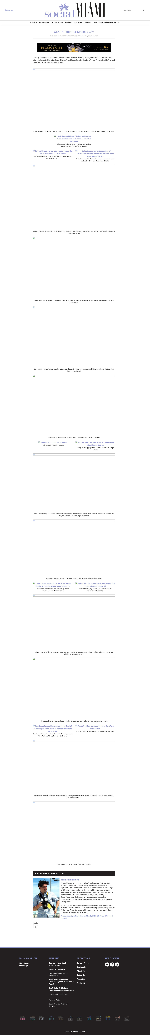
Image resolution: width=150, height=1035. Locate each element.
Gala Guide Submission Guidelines (58, 974)
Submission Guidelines (59, 994)
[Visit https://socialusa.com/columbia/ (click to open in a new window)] (51, 1018)
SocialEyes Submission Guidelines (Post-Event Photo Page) (61, 982)
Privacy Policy (55, 1000)
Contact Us (81, 967)
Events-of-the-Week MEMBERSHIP (57, 964)
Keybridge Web (79, 1032)
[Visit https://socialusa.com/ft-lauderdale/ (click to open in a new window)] (79, 1018)
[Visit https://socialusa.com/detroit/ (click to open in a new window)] (70, 1018)
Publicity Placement (57, 969)
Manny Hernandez (59, 36)
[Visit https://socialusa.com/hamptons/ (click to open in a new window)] (89, 1018)
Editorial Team (83, 963)
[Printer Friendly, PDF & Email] (36, 925)
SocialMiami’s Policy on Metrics (58, 1005)
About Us (81, 971)
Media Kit (81, 983)
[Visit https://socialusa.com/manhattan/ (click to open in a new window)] (126, 1018)
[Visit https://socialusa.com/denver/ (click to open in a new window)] (60, 1018)
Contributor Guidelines (58, 988)
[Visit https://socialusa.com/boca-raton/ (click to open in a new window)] (22, 1018)
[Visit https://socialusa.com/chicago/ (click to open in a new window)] (41, 1018)
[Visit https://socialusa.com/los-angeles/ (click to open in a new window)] (117, 1018)
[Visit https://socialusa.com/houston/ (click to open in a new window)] (98, 1018)
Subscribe (9, 10)
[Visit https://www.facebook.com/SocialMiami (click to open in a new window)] (112, 964)
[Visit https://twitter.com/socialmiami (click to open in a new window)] (107, 964)
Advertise (81, 979)
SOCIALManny (93, 36)
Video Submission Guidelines (62, 990)
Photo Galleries (81, 36)
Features (71, 36)
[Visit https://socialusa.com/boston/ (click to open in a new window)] (32, 1018)
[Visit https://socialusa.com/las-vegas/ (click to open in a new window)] (108, 1018)
